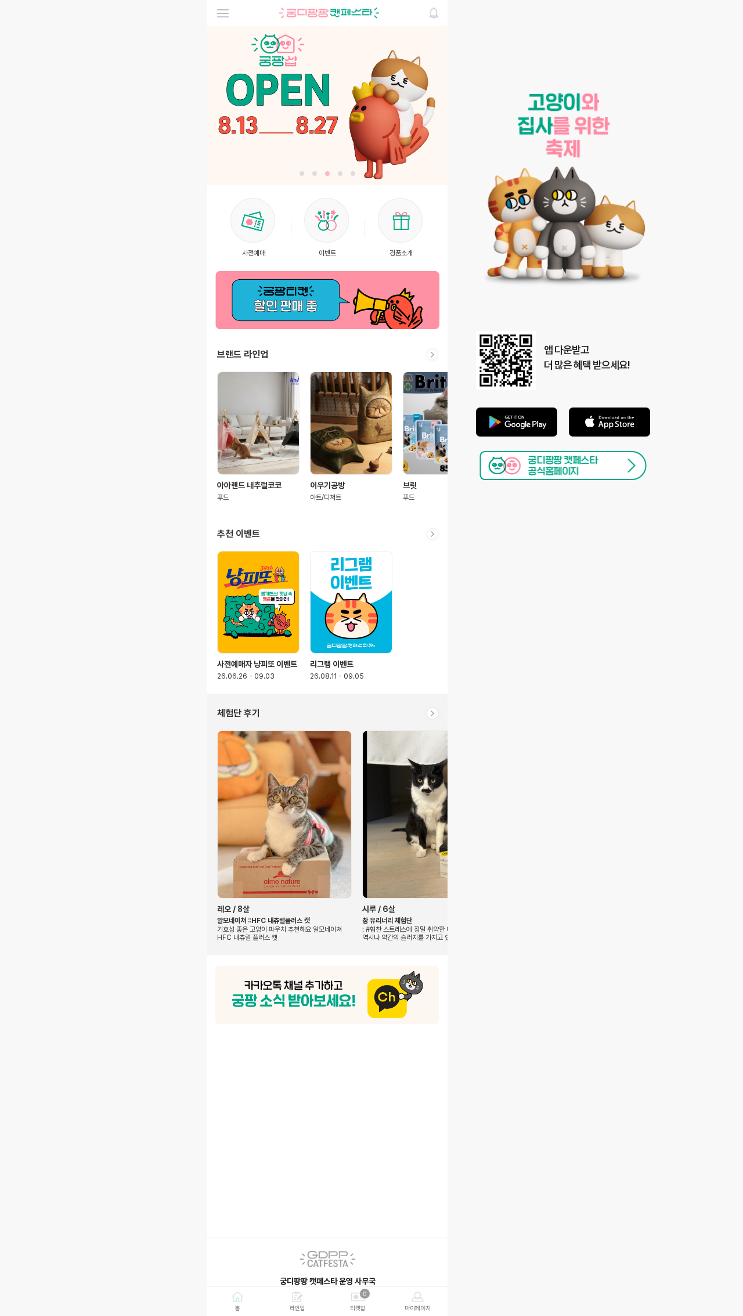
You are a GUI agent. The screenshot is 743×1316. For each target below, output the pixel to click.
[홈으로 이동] (328, 13)
